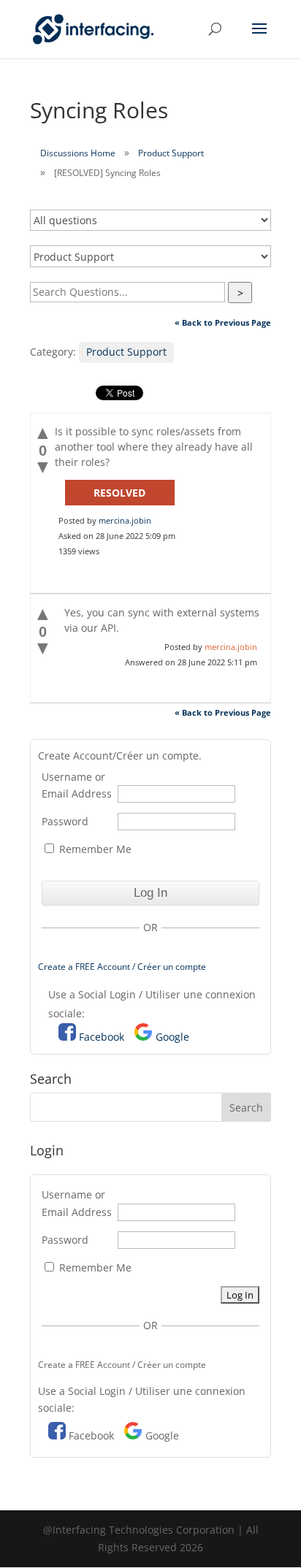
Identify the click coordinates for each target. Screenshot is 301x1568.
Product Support (171, 153)
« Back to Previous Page (223, 322)
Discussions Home (77, 153)
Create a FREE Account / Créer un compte (122, 966)
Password (65, 821)
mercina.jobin (125, 520)
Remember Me (94, 849)
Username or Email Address (77, 785)
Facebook (101, 1037)
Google (172, 1037)
